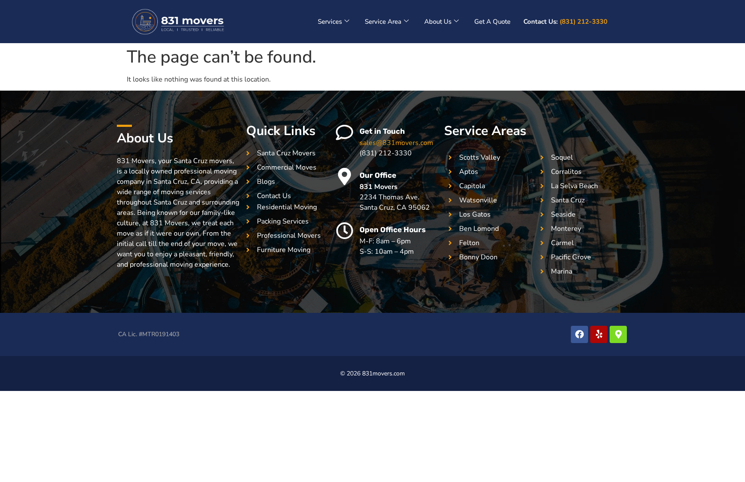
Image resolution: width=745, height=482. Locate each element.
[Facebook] (579, 334)
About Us (437, 21)
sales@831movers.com (396, 143)
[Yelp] (598, 334)
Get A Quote (492, 21)
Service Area (383, 21)
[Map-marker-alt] (618, 334)
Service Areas (485, 131)
